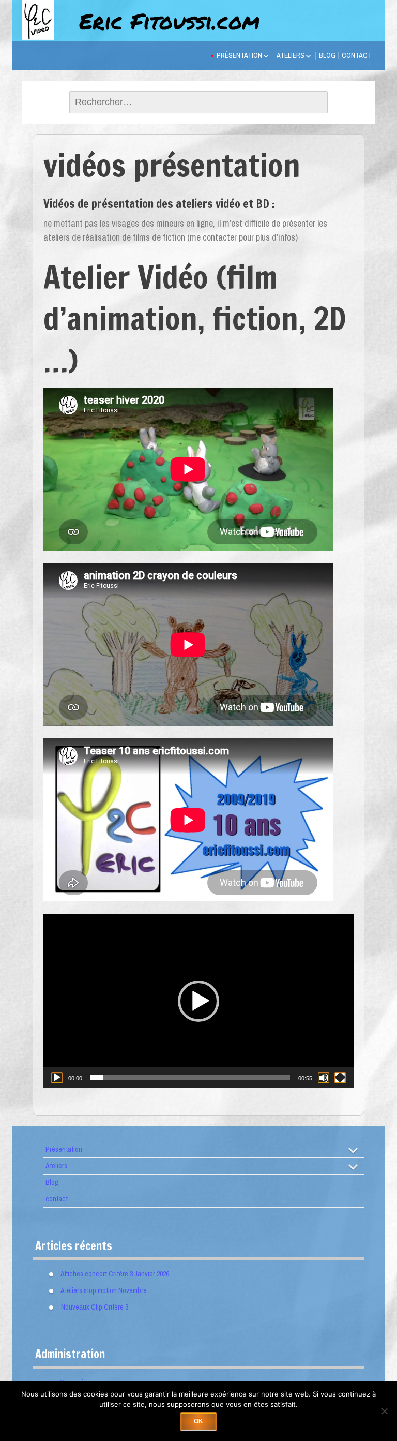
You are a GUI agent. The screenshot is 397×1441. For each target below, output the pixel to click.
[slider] (190, 1077)
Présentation (239, 55)
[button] (198, 1001)
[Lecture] (57, 1078)
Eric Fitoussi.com (169, 20)
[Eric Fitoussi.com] (48, 32)
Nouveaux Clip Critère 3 (94, 1307)
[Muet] (323, 1078)
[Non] (384, 1411)
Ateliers (290, 55)
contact (357, 55)
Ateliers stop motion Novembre (103, 1290)
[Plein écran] (340, 1078)
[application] (198, 1001)
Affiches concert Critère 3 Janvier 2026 (114, 1274)
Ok (198, 1421)
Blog (327, 55)
